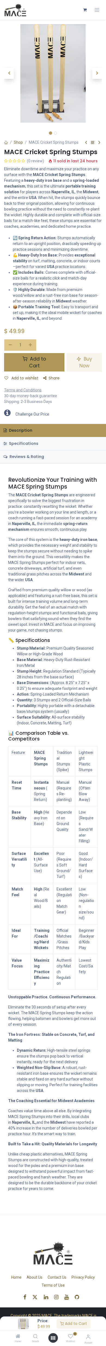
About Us (34, 1277)
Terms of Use (53, 1285)
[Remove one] (10, 345)
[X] (36, 1297)
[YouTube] (68, 1297)
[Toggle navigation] (97, 10)
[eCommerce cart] (85, 10)
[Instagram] (58, 1297)
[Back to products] (92, 143)
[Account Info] (88, 1337)
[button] (9, 73)
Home (16, 1277)
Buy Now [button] (85, 362)
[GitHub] (79, 1297)
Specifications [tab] (23, 443)
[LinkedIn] (48, 1297)
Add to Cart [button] (37, 362)
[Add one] (31, 345)
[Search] (35, 1337)
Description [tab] (20, 430)
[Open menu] (53, 1338)
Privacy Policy (83, 1277)
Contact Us (57, 1277)
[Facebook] (26, 1297)
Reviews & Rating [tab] (26, 456)
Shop (18, 142)
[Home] (17, 1337)
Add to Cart (75, 1323)
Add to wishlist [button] (24, 378)
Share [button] (54, 378)
